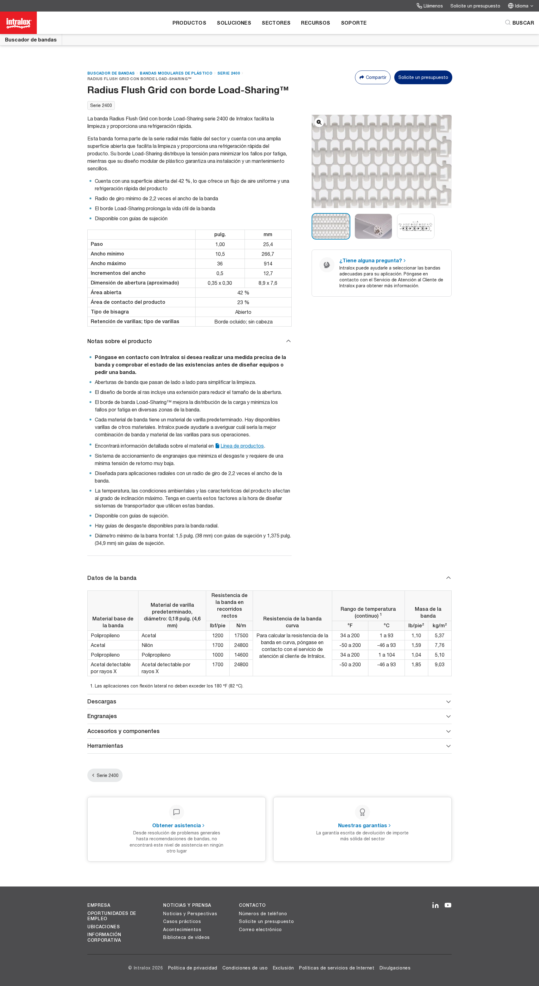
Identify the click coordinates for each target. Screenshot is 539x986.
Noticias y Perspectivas (190, 913)
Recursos (315, 23)
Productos (189, 23)
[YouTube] (448, 905)
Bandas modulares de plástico (176, 73)
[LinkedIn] (435, 905)
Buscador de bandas (31, 39)
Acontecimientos (182, 929)
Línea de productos (242, 446)
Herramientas (105, 745)
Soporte (354, 23)
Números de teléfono (263, 913)
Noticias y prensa (187, 905)
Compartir (376, 77)
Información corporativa (104, 937)
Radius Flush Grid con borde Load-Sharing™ (139, 78)
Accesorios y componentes (123, 731)
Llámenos (433, 5)
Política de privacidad (192, 967)
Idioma (521, 5)
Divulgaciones (395, 967)
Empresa (98, 905)
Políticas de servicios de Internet (337, 967)
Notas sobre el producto (119, 341)
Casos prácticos (182, 921)
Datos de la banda (112, 578)
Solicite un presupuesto (475, 5)
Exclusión (283, 967)
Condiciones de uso (245, 967)
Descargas (101, 701)
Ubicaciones (103, 926)
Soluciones (234, 23)
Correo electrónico (260, 929)
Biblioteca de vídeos (186, 937)
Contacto (252, 905)
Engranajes (102, 716)
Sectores (276, 23)
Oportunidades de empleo (111, 916)
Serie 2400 (228, 73)
